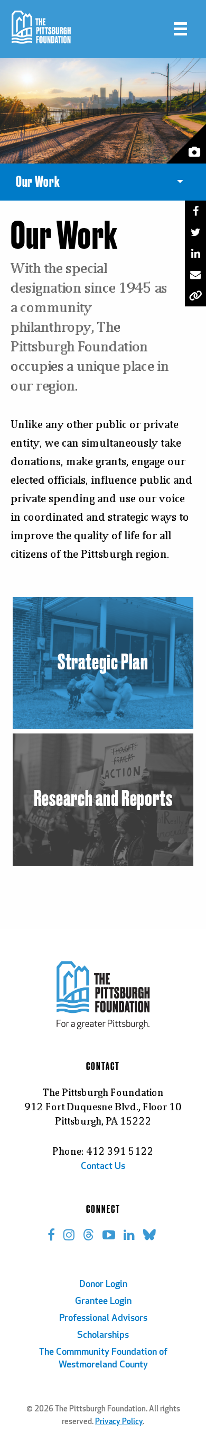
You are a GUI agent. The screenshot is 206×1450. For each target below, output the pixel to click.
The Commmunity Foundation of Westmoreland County (103, 1359)
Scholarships (103, 1335)
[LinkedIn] (195, 253)
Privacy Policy (119, 1422)
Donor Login (103, 1285)
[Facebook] (195, 211)
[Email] (195, 274)
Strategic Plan (103, 663)
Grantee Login (103, 1302)
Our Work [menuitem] (38, 182)
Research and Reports (103, 799)
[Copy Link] (195, 295)
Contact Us (103, 1167)
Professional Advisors (103, 1319)
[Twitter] (195, 232)
